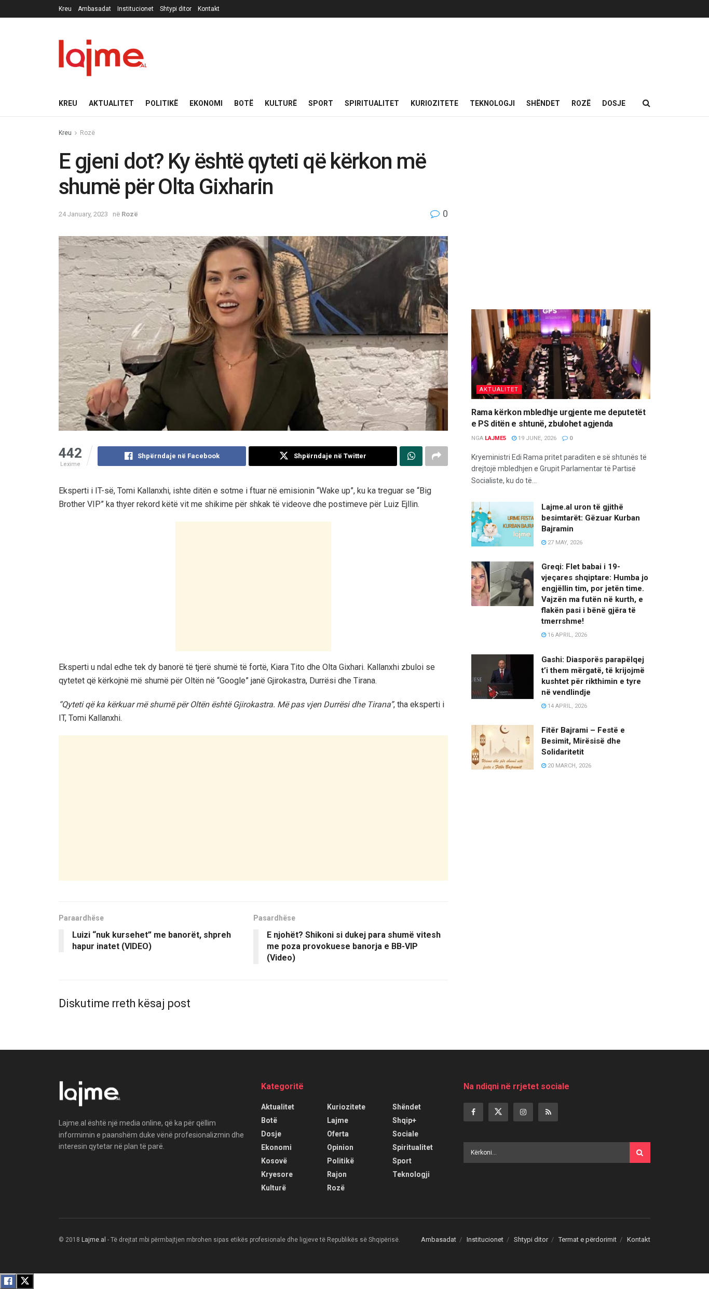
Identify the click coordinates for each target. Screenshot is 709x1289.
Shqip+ (404, 1120)
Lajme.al (93, 1239)
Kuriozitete (434, 103)
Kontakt (209, 8)
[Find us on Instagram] (523, 1112)
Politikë (161, 103)
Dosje (613, 103)
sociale (405, 1134)
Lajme (337, 1120)
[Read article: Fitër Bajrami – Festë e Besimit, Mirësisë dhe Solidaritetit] (502, 747)
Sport (320, 103)
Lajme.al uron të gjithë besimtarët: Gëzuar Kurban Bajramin (590, 517)
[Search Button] (646, 103)
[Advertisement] (253, 586)
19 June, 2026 (536, 438)
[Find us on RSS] (548, 1112)
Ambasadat (94, 8)
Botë (243, 103)
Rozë (581, 103)
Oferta (338, 1134)
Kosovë (274, 1161)
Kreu (65, 8)
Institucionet (135, 8)
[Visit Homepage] (103, 54)
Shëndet (543, 103)
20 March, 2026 (568, 765)
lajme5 (495, 438)
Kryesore (277, 1174)
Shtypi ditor (176, 8)
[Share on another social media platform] (436, 456)
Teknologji (492, 103)
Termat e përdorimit (587, 1239)
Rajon (337, 1174)
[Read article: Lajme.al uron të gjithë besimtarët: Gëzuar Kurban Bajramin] (502, 524)
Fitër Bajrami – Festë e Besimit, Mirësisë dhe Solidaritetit (583, 741)
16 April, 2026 (566, 635)
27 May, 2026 (564, 542)
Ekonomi (206, 103)
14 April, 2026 (566, 706)
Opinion (340, 1147)
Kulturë (281, 103)
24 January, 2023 (83, 214)
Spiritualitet (372, 103)
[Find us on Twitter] (498, 1112)
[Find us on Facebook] (473, 1112)
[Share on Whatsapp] (411, 456)
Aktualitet (111, 103)
